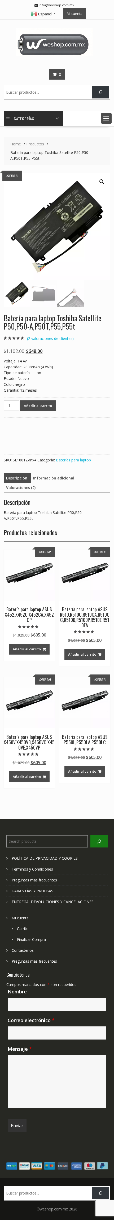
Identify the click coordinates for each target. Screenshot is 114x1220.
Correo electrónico (31, 1020)
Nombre (17, 991)
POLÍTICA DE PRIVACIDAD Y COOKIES (45, 858)
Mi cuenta (74, 13)
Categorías (24, 118)
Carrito (23, 928)
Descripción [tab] (16, 478)
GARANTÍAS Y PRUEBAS (32, 890)
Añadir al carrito (38, 405)
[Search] (100, 92)
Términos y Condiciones (32, 869)
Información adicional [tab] (53, 478)
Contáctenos (23, 950)
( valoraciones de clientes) (50, 338)
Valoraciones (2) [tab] (21, 487)
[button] (106, 118)
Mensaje (20, 1049)
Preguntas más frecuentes (34, 879)
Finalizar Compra (31, 939)
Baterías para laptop (73, 459)
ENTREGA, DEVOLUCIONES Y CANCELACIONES (53, 901)
